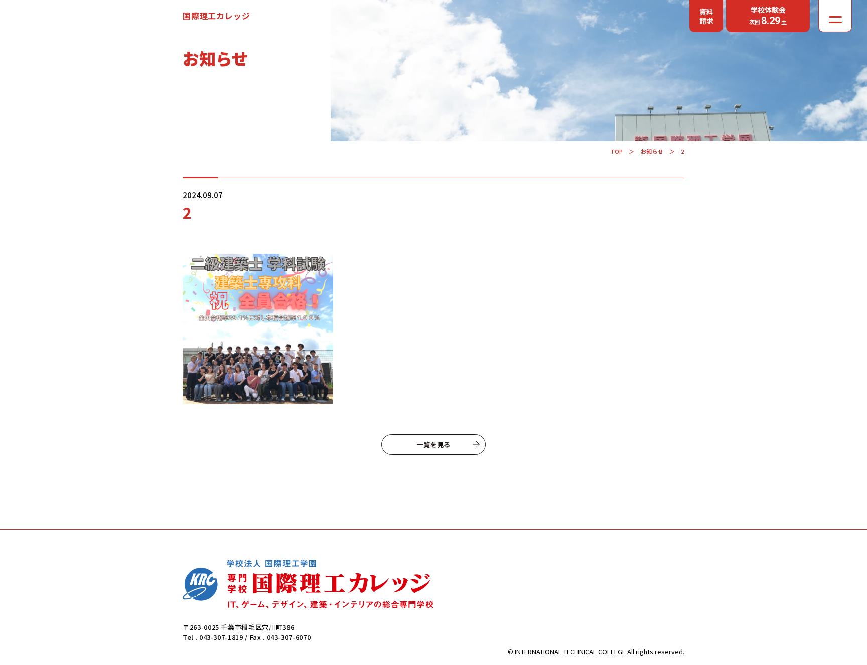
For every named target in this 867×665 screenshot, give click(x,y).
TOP (616, 151)
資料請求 (706, 16)
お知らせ (652, 151)
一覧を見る (433, 444)
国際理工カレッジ (216, 16)
